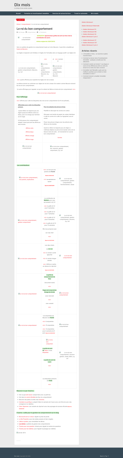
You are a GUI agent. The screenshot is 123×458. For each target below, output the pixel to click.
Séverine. (41, 399)
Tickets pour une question (26, 426)
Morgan (22, 32)
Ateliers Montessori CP (89, 40)
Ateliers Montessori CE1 (90, 42)
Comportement (26, 24)
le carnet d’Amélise (30, 397)
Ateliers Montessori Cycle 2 (90, 36)
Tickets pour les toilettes (26, 428)
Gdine (46, 350)
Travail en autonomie (80, 13)
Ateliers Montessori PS (89, 29)
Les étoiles (22, 424)
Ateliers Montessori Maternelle (90, 25)
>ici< (45, 59)
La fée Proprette (24, 419)
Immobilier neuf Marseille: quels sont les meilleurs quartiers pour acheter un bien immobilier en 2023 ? (94, 71)
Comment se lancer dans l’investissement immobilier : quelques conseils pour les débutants (95, 59)
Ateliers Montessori (87, 22)
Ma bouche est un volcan (26, 416)
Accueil (18, 13)
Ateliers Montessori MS (89, 31)
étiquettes (45, 352)
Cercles (60, 137)
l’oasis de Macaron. (22, 49)
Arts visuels (94, 13)
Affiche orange (29, 135)
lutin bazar (29, 394)
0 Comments (42, 32)
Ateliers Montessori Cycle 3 (90, 45)
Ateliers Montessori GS (89, 34)
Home (18, 24)
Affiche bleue (29, 132)
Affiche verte (29, 128)
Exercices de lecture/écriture (62, 13)
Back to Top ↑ (104, 456)
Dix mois (22, 4)
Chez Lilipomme (23, 406)
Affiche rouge (29, 139)
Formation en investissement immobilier (36, 13)
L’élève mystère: (24, 421)
